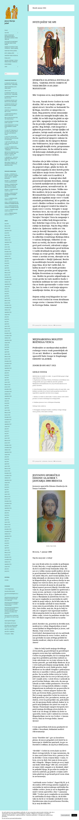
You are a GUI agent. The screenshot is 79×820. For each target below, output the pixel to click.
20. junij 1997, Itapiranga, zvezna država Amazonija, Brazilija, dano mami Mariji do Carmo (11, 132)
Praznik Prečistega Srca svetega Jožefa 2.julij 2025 (11, 122)
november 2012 (8, 559)
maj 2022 (7, 293)
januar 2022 (7, 303)
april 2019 (7, 380)
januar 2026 (7, 228)
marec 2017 (7, 438)
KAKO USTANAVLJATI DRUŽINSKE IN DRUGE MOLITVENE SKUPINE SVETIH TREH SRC (11, 37)
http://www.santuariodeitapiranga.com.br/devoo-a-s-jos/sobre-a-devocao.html (12, 604)
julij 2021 (7, 317)
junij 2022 (7, 291)
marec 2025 (7, 235)
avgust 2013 (7, 538)
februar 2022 (7, 300)
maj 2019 (7, 377)
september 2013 (8, 536)
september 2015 (8, 480)
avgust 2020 (7, 342)
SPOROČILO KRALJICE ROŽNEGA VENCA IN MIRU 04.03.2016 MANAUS (11, 186)
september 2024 (8, 242)
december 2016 (8, 445)
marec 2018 (7, 410)
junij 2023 (7, 263)
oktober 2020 (7, 338)
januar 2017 (7, 443)
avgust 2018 (7, 398)
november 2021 (8, 307)
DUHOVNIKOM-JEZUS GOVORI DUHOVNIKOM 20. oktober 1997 (11, 126)
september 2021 (8, 312)
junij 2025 (7, 233)
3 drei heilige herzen (9, 589)
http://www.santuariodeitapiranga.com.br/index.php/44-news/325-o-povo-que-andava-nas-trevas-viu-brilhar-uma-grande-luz (12, 610)
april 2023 (7, 268)
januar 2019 (7, 387)
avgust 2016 (7, 454)
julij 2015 (7, 485)
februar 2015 (7, 496)
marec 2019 (7, 382)
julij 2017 (7, 428)
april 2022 (7, 296)
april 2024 (7, 244)
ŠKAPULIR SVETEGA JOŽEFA (11, 50)
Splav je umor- (8, 90)
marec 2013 (7, 550)
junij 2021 (7, 319)
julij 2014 (7, 512)
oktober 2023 (7, 256)
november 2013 (8, 531)
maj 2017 (7, 433)
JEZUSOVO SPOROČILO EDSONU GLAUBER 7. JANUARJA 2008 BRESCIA (47, 477)
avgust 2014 (7, 510)
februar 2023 (7, 272)
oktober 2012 (7, 562)
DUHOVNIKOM (8, 64)
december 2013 (8, 529)
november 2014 (8, 503)
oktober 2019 (7, 366)
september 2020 (8, 340)
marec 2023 (7, 270)
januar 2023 (7, 275)
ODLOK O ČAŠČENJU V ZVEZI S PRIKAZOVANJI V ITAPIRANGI (11, 61)
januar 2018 (7, 415)
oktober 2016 (7, 450)
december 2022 (8, 277)
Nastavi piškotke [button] (65, 815)
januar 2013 (7, 555)
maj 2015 (7, 489)
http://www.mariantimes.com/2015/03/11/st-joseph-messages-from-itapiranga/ (11, 599)
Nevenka (6, 174)
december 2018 (8, 389)
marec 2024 (7, 247)
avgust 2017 (7, 426)
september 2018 (8, 396)
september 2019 (8, 368)
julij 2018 (7, 401)
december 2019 (8, 361)
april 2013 (7, 548)
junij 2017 (7, 431)
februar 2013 (7, 552)
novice (51, 325)
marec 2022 (7, 298)
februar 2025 (7, 237)
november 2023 (8, 254)
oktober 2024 (7, 240)
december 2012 (8, 557)
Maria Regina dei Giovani (10, 623)
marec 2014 (7, 522)
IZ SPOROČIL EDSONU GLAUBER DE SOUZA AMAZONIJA (11, 101)
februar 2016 (7, 468)
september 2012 (8, 564)
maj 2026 (7, 223)
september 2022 (8, 284)
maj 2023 (7, 265)
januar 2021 (7, 331)
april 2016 (7, 464)
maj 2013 (7, 545)
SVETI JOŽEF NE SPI (44, 22)
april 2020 (7, 352)
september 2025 (8, 230)
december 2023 (8, 251)
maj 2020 (7, 349)
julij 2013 (7, 541)
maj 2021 (7, 321)
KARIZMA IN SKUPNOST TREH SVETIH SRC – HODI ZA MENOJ (11, 47)
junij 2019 (7, 375)
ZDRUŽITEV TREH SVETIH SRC (11, 55)
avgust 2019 (7, 370)
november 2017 (8, 419)
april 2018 (7, 408)
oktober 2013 (7, 533)
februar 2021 (7, 328)
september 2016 (8, 452)
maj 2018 (7, 405)
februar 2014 (7, 524)
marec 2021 (7, 326)
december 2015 (8, 473)
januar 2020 (7, 359)
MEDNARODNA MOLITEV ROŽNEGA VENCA (48, 341)
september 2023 (8, 258)
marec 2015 (7, 494)
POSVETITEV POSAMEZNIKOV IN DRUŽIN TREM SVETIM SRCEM (11, 43)
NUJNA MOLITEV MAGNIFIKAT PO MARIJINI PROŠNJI (11, 195)
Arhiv (6, 66)
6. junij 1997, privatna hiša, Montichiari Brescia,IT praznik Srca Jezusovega (11, 138)
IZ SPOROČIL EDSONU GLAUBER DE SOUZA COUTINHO (11, 104)
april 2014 (7, 519)
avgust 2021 (7, 314)
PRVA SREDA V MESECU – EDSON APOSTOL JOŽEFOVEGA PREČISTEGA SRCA (11, 164)
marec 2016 (7, 466)
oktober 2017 (7, 422)
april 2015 (7, 492)
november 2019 (8, 363)
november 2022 (8, 279)
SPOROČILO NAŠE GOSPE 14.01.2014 (11, 210)
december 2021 (8, 305)
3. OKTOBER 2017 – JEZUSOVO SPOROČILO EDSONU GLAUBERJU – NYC (11, 159)
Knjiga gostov (7, 58)
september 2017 (8, 424)
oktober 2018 (7, 394)
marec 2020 (7, 354)
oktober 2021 (7, 310)
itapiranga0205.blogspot (10, 620)
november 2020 (8, 335)
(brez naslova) (8, 107)
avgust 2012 (7, 566)
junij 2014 (7, 515)
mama (6, 202)
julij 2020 (7, 345)
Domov (6, 30)
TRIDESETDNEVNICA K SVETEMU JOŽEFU (11, 87)
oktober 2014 (7, 505)
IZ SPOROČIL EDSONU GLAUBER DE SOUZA (11, 97)
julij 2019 (7, 373)
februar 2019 (7, 384)
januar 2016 (7, 471)
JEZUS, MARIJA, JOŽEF (9, 53)
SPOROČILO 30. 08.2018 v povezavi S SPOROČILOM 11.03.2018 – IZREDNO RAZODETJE (11, 176)
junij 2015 (7, 487)
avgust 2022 (7, 286)
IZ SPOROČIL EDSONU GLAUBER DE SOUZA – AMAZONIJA (11, 83)
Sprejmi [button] (74, 815)
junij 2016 (7, 459)
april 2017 (7, 436)
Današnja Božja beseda (10, 591)
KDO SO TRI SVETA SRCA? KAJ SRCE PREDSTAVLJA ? (11, 118)
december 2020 (8, 333)
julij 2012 (7, 569)
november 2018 (8, 391)
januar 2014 (7, 526)
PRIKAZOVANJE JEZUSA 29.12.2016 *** (11, 214)
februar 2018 (7, 412)
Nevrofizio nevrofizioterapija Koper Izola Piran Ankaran (11, 626)
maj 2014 (7, 517)
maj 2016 (7, 461)
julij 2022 (7, 289)
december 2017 (8, 417)
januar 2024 (7, 249)
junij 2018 (7, 403)
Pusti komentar (58, 325)
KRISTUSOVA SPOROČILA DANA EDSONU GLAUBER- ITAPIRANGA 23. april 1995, (12, 153)
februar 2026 (7, 226)
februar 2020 (7, 356)
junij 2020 (7, 347)
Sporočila (7, 32)
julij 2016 (7, 457)
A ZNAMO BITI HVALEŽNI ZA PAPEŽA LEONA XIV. (11, 114)
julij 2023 (7, 261)
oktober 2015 (7, 478)
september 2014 (8, 508)
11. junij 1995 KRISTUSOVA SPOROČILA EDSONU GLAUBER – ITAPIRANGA (11, 148)
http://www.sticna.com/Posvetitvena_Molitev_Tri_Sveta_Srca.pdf (11, 617)
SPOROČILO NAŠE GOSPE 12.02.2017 (11, 190)
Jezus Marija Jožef (10, 22)
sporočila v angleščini (9, 629)
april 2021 (7, 324)
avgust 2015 (7, 482)
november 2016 (8, 447)
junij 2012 (7, 571)
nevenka (6, 580)
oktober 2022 (7, 282)
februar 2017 (7, 440)
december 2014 (8, 501)
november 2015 (8, 475)
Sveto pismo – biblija (9, 633)
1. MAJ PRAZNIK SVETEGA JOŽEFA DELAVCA (11, 181)
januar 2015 (7, 498)
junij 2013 (7, 543)
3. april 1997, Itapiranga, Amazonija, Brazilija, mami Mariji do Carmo (11, 143)
